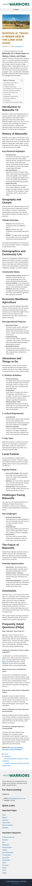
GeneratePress (16, 883)
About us (4, 817)
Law (3, 842)
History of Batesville (9, 84)
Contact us (5, 820)
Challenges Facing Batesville (11, 96)
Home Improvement (7, 852)
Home (4, 815)
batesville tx (7, 756)
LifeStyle (4, 850)
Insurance (5, 839)
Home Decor (5, 857)
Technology (5, 865)
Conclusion (7, 100)
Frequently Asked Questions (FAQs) (13, 102)
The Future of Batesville (10, 98)
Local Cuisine (7, 94)
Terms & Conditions (7, 825)
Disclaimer (5, 827)
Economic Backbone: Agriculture (12, 90)
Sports (4, 862)
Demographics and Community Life (12, 88)
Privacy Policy (6, 822)
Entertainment (6, 860)
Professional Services (8, 837)
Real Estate (5, 845)
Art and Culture (6, 855)
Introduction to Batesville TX (11, 82)
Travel (6, 754)
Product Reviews (7, 847)
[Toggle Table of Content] (20, 80)
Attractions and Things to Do (11, 92)
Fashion (4, 867)
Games (4, 872)
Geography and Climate (10, 86)
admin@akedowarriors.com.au (16, 798)
